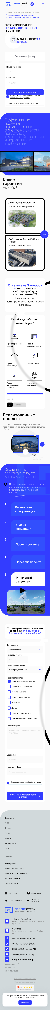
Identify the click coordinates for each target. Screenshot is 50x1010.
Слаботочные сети (19, 692)
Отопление (16, 703)
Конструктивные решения (21, 713)
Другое (14, 708)
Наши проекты (10, 843)
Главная (8, 12)
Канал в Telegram (15, 900)
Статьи (7, 848)
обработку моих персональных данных (25, 96)
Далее (18, 405)
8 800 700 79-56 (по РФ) (24, 948)
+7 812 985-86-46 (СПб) (23, 938)
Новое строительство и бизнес (26, 12)
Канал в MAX (36, 893)
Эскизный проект (11, 878)
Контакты (8, 856)
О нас (7, 823)
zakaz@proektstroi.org (23, 954)
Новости (8, 838)
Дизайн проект (10, 884)
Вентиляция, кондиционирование (24, 719)
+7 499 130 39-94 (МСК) (23, 943)
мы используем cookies (26, 997)
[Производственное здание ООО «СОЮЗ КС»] (24, 444)
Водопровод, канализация (22, 686)
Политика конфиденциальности (25, 979)
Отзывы (7, 828)
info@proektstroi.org (22, 959)
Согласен (25, 1002)
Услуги (7, 833)
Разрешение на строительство (23, 681)
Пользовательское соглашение (25, 982)
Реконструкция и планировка (16, 873)
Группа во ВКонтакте (35, 900)
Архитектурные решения (21, 697)
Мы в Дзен (12, 893)
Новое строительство (13, 868)
